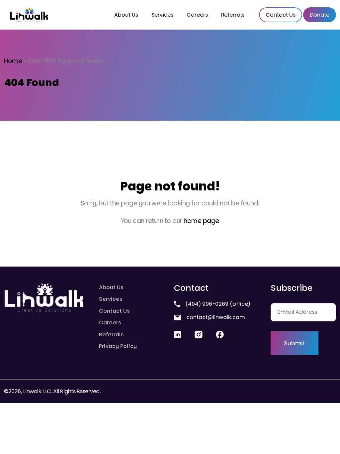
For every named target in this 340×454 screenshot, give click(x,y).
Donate (319, 15)
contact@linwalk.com (215, 317)
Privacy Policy (118, 346)
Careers (197, 15)
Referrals (232, 15)
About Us (126, 15)
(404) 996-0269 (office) (217, 304)
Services (162, 15)
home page (201, 220)
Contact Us (281, 15)
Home (13, 61)
